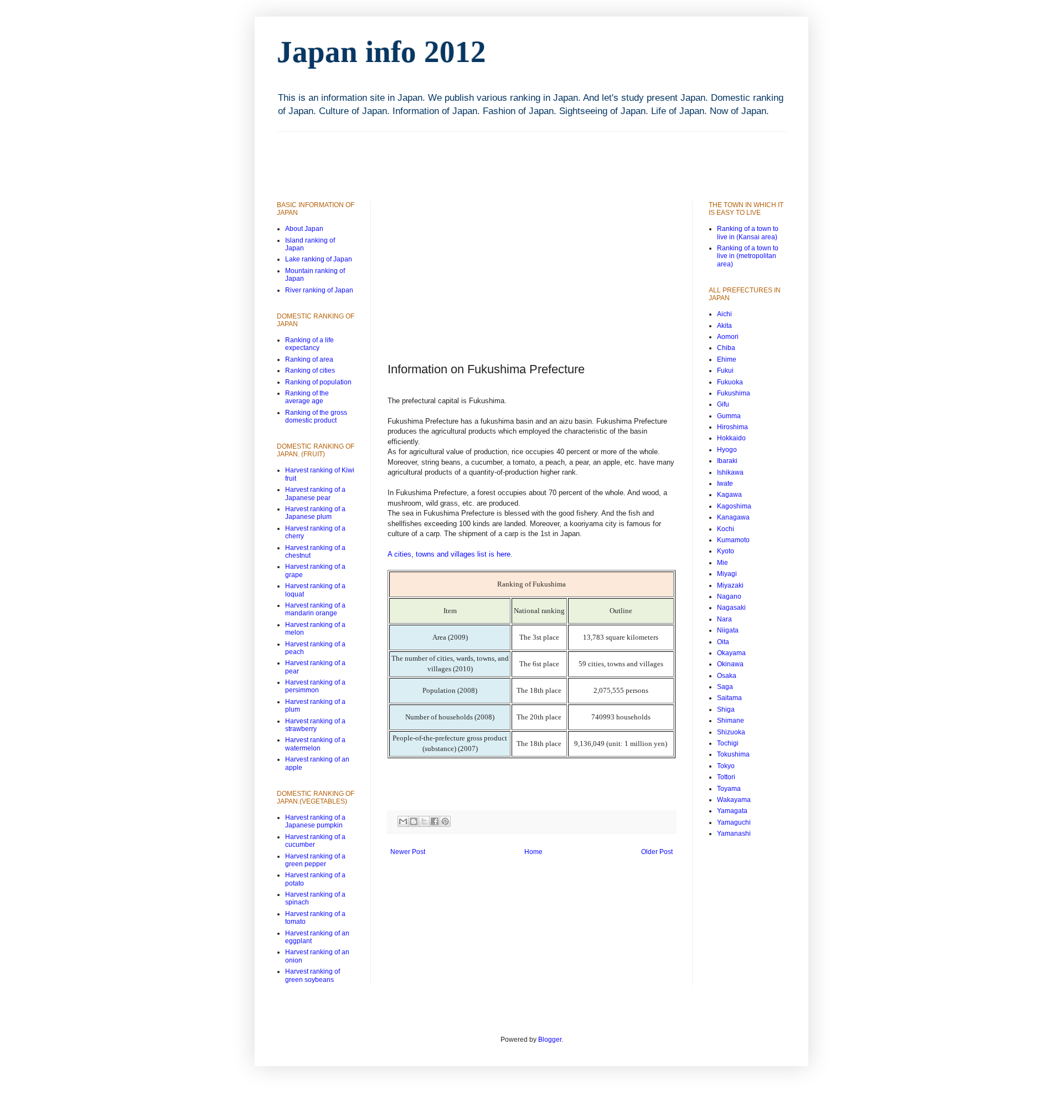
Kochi (725, 529)
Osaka (726, 676)
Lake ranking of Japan (318, 259)
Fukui (725, 370)
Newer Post (407, 852)
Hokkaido (731, 438)
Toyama (729, 789)
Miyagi (727, 574)
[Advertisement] (478, 157)
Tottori (726, 777)
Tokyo (726, 766)
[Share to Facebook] (434, 821)
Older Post (657, 852)
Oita (723, 642)
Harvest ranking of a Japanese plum (315, 513)
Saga (725, 687)
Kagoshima (734, 506)
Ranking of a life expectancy (309, 344)
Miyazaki (730, 585)
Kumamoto (733, 540)
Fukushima (733, 393)
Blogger (549, 1039)
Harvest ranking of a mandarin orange (315, 609)
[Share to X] (424, 821)
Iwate (725, 483)
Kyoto (725, 551)
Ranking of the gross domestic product (316, 416)
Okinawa (730, 664)
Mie (722, 563)
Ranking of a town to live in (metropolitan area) (747, 256)
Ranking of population (318, 382)
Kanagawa (733, 517)
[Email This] (403, 821)
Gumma (729, 416)
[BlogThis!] (413, 821)
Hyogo (727, 450)
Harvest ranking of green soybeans (312, 975)
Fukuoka (730, 382)
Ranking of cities (310, 370)
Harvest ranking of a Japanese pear (315, 493)
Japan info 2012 (381, 52)
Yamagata (732, 811)
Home (533, 852)
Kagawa (729, 494)
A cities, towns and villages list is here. (450, 554)
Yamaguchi (734, 822)
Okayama (731, 653)
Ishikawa (730, 472)
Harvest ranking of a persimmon (315, 686)
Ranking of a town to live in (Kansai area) (747, 232)
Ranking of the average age (307, 397)
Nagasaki (731, 607)
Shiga (726, 709)
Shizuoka (731, 732)
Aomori (728, 337)
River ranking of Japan (319, 290)
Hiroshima (732, 427)
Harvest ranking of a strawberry (315, 725)
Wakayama (734, 800)
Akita (724, 326)
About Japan (304, 229)
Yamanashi (734, 833)
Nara (724, 619)
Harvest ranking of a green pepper (315, 860)
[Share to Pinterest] (445, 821)
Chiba (726, 348)
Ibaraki (727, 461)
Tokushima (733, 754)
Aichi (724, 314)
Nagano (729, 596)
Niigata (728, 630)
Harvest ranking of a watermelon (315, 744)
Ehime (726, 359)
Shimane (730, 720)
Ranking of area (309, 359)
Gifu (723, 404)
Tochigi (728, 743)
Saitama (729, 698)
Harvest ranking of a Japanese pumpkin (315, 821)
